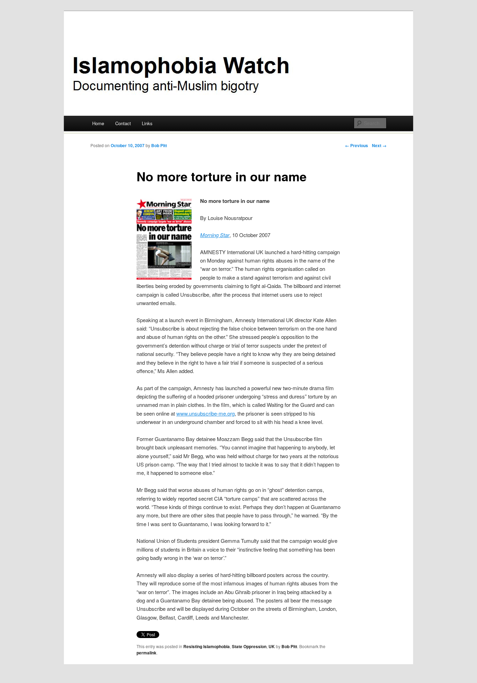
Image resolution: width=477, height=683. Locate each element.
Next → (379, 145)
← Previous (356, 145)
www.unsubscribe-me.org (205, 413)
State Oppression (249, 646)
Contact (123, 123)
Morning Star (214, 234)
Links (147, 123)
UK (272, 646)
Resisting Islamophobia (206, 646)
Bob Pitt (159, 145)
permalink (146, 653)
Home (98, 123)
